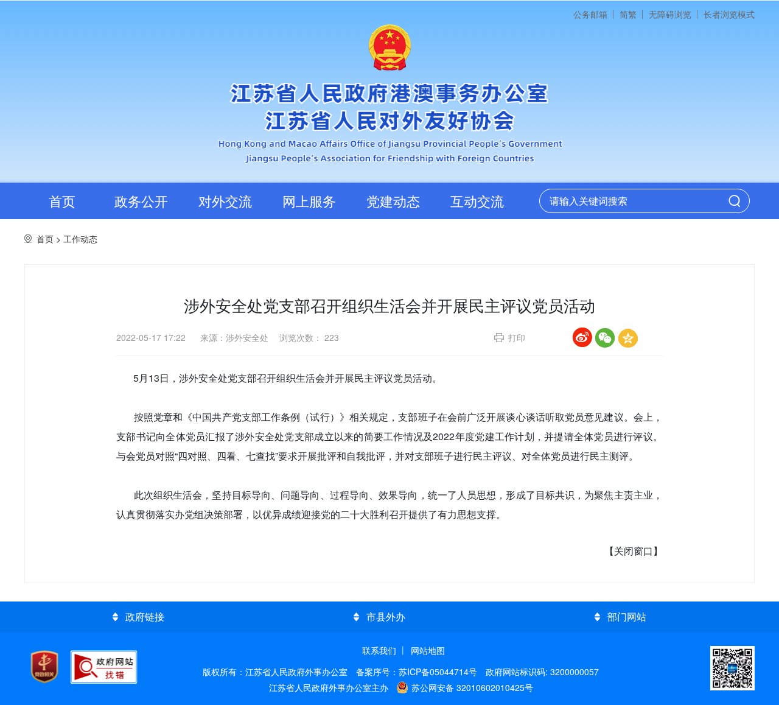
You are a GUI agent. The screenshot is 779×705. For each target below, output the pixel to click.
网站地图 (428, 650)
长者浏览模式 (729, 14)
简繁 (628, 14)
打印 (516, 337)
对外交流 (225, 200)
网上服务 (309, 200)
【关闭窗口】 (633, 551)
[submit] (734, 200)
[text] (634, 201)
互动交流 (477, 200)
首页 (62, 200)
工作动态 (80, 239)
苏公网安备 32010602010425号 (472, 687)
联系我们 (379, 650)
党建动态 (393, 200)
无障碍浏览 (670, 14)
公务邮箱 (590, 14)
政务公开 (141, 200)
